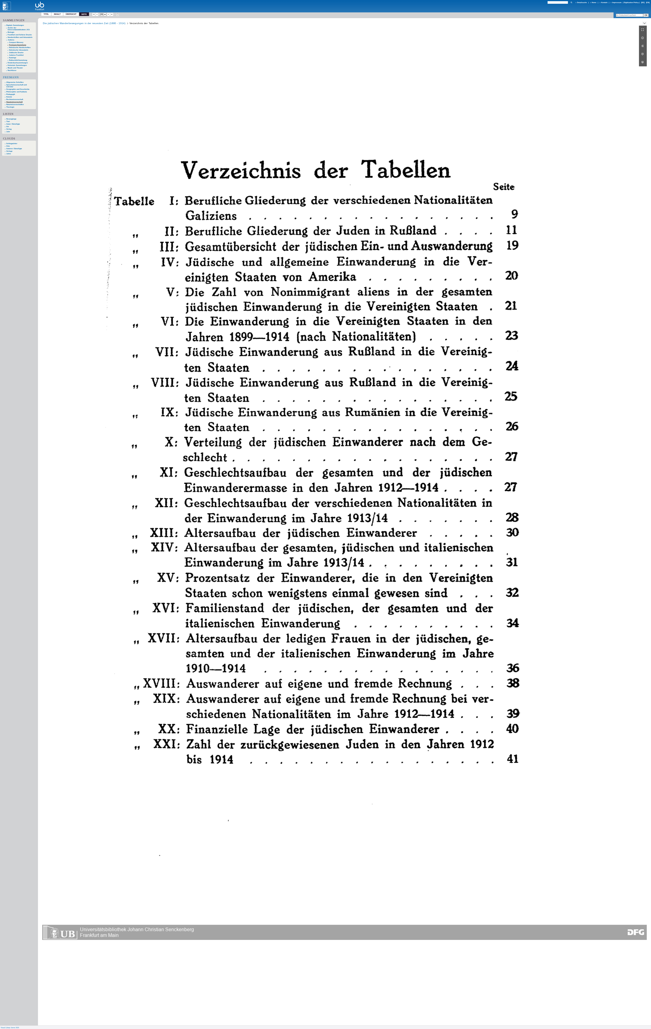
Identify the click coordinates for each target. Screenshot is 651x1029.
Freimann (11, 77)
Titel (46, 14)
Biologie (11, 32)
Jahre (8, 154)
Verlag (9, 129)
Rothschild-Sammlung (18, 60)
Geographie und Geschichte (17, 89)
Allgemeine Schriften (15, 82)
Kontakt (604, 2)
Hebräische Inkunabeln (18, 50)
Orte (8, 146)
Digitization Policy (631, 2)
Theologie (10, 107)
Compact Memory (16, 42)
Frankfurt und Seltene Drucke (20, 35)
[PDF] (643, 54)
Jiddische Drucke (16, 52)
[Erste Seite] (93, 14)
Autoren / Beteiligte (14, 148)
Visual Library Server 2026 (10, 1027)
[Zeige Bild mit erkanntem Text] (117, 14)
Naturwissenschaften (15, 104)
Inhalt (57, 14)
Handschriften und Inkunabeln (20, 37)
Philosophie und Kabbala (16, 92)
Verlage (9, 151)
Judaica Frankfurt (16, 55)
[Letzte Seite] (111, 14)
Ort (7, 126)
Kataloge (12, 58)
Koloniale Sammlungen (17, 65)
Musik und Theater (15, 68)
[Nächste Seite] (108, 14)
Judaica (11, 40)
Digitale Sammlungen (15, 25)
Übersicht (71, 14)
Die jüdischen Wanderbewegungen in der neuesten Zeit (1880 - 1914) (84, 23)
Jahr (8, 132)
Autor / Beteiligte (13, 124)
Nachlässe (12, 70)
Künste (9, 97)
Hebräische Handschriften (20, 47)
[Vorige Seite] (97, 14)
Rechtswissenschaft (14, 99)
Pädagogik (10, 94)
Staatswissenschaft (14, 102)
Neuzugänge (11, 119)
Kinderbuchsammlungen (18, 63)
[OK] (571, 2)
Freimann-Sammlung (17, 45)
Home (594, 2)
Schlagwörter (11, 143)
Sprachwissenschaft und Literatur (16, 86)
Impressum (617, 2)
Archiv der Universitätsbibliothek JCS (19, 29)
